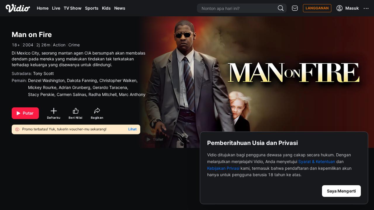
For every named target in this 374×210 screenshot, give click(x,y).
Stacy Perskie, (42, 94)
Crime (74, 45)
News (119, 8)
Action (59, 45)
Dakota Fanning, (83, 80)
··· (366, 8)
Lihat (132, 129)
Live (56, 8)
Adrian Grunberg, (76, 87)
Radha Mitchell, (104, 94)
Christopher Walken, (119, 80)
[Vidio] (18, 8)
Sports (91, 8)
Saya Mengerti (341, 190)
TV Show (73, 8)
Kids (106, 8)
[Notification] (294, 8)
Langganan (317, 8)
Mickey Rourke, (43, 87)
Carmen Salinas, (73, 94)
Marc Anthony (132, 94)
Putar (28, 113)
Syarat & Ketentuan (316, 161)
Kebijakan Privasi (223, 168)
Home (43, 8)
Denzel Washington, (47, 80)
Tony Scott (43, 73)
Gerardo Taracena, (111, 87)
